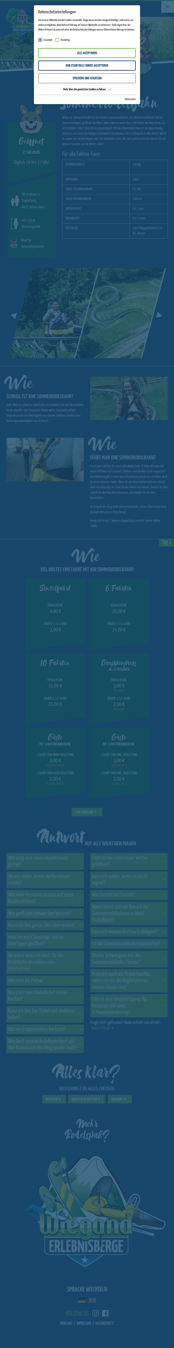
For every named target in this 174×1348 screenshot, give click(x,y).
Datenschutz (130, 99)
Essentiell (48, 40)
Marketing (65, 40)
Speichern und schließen (87, 78)
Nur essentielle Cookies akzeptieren (87, 65)
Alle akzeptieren (87, 53)
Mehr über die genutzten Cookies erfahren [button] (84, 89)
